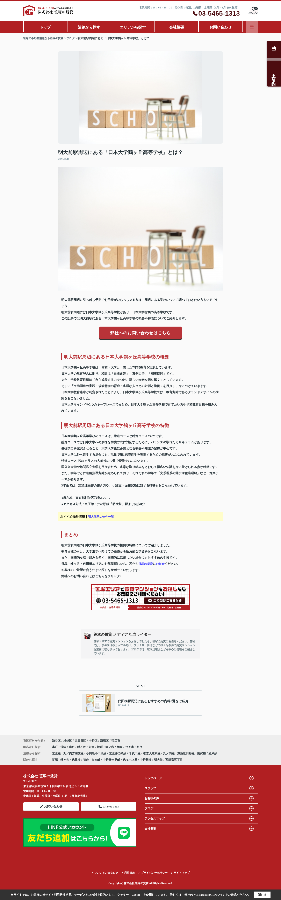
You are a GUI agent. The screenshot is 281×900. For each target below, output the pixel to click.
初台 (139, 747)
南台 (72, 747)
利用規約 (129, 872)
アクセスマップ (155, 818)
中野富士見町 (111, 759)
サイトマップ (182, 872)
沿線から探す (89, 27)
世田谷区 (80, 740)
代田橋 (76, 759)
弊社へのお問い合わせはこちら (140, 332)
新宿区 (104, 740)
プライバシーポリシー (154, 872)
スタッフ (150, 788)
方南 (92, 747)
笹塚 (63, 747)
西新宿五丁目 (174, 759)
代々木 (130, 747)
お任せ (160, 563)
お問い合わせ (220, 27)
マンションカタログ (106, 872)
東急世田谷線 (186, 753)
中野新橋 (145, 759)
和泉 (120, 747)
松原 (100, 747)
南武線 (202, 753)
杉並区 (67, 740)
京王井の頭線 (118, 753)
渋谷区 (56, 740)
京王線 (57, 753)
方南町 (96, 759)
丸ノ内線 (169, 753)
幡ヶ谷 (82, 747)
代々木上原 (130, 759)
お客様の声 (152, 798)
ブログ (149, 808)
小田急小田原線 (96, 753)
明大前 (158, 759)
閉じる (262, 894)
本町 (55, 747)
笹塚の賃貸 (145, 563)
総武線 (213, 753)
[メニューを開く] (252, 27)
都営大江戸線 (152, 753)
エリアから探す (133, 27)
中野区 (93, 740)
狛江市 (115, 740)
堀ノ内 (110, 747)
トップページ (153, 778)
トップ (45, 27)
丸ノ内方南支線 (73, 753)
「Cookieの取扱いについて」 (209, 894)
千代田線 (135, 753)
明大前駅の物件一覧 (101, 516)
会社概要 (176, 27)
